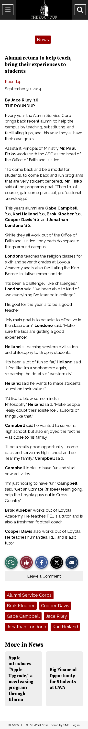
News (43, 39)
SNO (66, 725)
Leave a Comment (44, 576)
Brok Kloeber (21, 605)
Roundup (13, 81)
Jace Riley (56, 616)
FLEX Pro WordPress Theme (39, 725)
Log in (76, 725)
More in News (24, 644)
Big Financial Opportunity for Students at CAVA (63, 678)
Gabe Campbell (23, 616)
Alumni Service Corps (29, 595)
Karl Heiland (65, 626)
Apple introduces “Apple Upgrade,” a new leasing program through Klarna (21, 678)
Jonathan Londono (26, 626)
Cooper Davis (55, 605)
